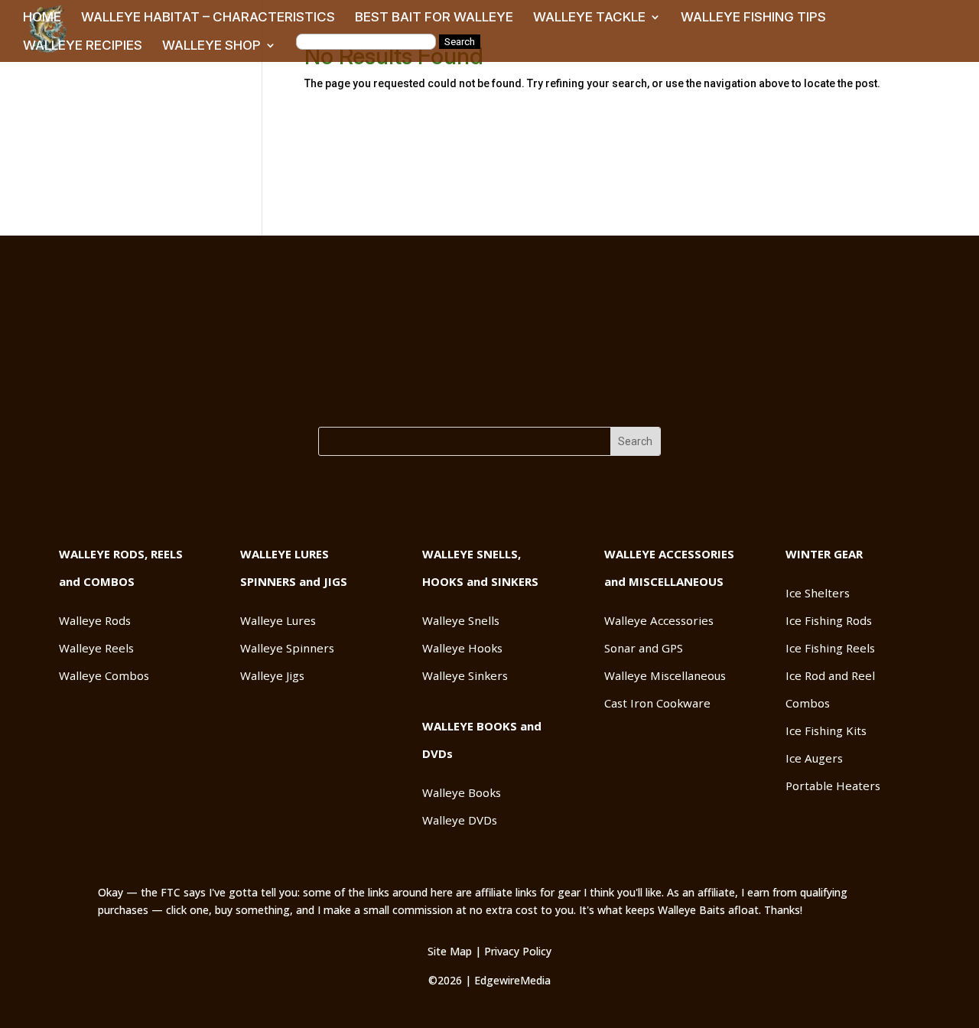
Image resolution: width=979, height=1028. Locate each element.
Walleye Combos (104, 675)
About (490, 402)
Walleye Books (461, 792)
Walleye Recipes (822, 390)
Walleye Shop (929, 390)
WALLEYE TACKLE (589, 17)
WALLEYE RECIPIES (82, 46)
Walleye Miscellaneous (665, 675)
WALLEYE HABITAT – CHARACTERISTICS (208, 17)
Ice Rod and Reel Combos (830, 689)
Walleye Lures (278, 620)
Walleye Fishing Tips (694, 390)
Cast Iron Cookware (657, 703)
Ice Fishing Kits (826, 730)
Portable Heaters (832, 785)
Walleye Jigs (272, 675)
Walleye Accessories (659, 620)
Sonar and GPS (643, 648)
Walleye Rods (95, 620)
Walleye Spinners (287, 648)
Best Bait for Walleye (344, 390)
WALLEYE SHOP (211, 46)
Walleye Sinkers (465, 675)
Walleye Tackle (469, 390)
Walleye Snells (460, 620)
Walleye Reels (96, 648)
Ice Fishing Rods (828, 620)
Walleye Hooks (462, 648)
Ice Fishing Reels (830, 648)
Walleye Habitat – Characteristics (164, 390)
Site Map (450, 951)
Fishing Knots (573, 390)
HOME (42, 17)
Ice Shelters (817, 592)
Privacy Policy (517, 951)
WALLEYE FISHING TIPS (753, 17)
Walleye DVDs (459, 820)
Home (28, 390)
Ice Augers (814, 758)
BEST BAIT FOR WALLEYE (434, 17)
